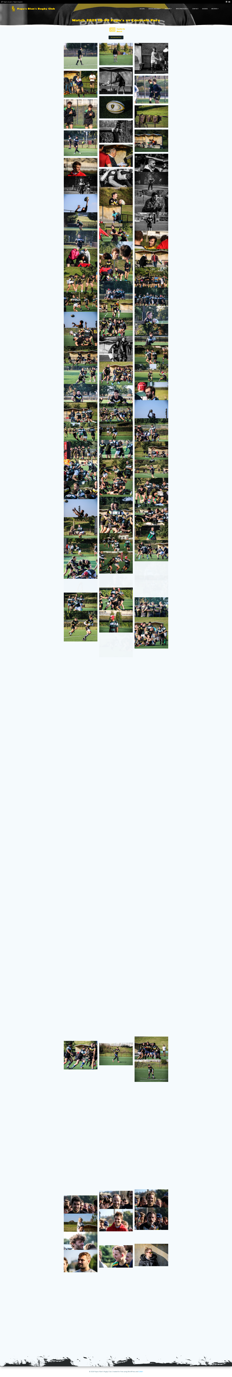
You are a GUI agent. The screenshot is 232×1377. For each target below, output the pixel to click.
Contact (195, 9)
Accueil (142, 9)
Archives (214, 9)
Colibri (140, 1372)
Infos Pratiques (181, 9)
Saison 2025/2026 (154, 9)
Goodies (205, 9)
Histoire (168, 9)
